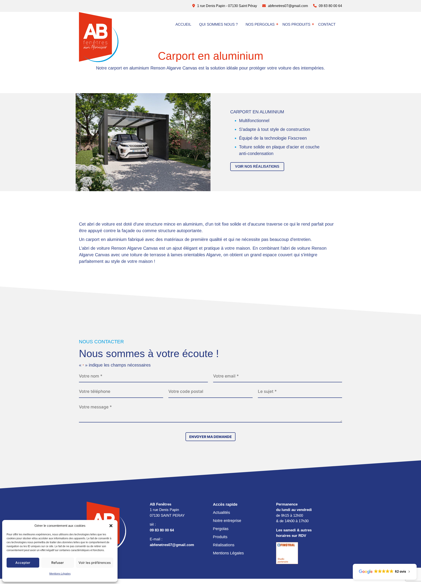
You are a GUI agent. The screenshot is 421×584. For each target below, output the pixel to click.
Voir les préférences (94, 563)
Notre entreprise (227, 520)
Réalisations (223, 545)
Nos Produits (296, 24)
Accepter (22, 563)
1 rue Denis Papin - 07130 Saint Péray (226, 6)
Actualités (221, 512)
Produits (220, 537)
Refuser (57, 563)
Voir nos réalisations (257, 166)
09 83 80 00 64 (330, 6)
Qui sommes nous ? (218, 24)
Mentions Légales (60, 573)
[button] (111, 525)
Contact (326, 24)
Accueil (183, 24)
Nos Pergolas (260, 24)
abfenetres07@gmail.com (287, 6)
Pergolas (220, 529)
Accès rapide (225, 504)
